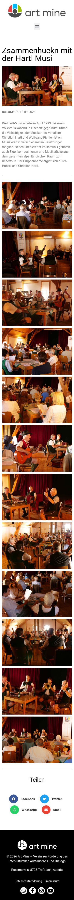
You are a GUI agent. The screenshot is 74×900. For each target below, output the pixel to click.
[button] (37, 26)
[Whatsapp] (23, 890)
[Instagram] (41, 890)
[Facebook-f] (32, 890)
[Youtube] (50, 890)
